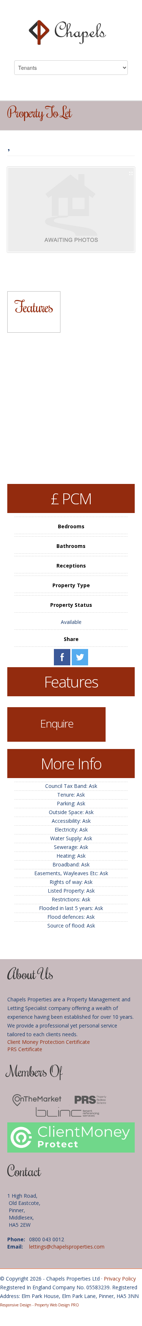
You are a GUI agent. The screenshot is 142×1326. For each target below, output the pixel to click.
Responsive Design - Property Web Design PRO (39, 1304)
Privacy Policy (120, 1278)
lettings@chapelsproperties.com (66, 1246)
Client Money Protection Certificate (48, 1041)
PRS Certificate (24, 1049)
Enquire (56, 723)
